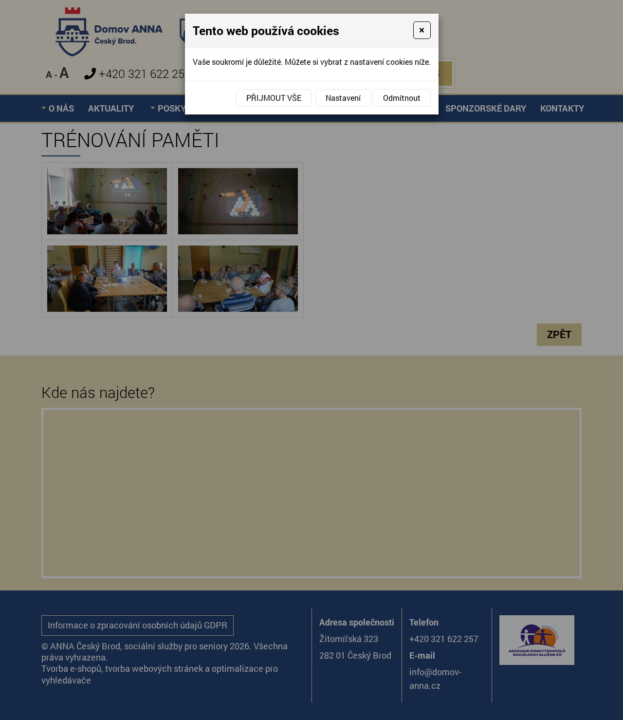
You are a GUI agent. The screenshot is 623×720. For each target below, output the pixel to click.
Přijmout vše (273, 98)
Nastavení (343, 98)
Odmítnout (402, 98)
